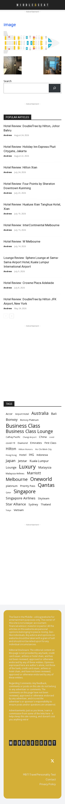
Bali (54, 414)
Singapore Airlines (20, 498)
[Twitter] (52, 761)
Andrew (8, 135)
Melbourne (17, 479)
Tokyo (8, 510)
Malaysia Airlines (15, 473)
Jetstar (22, 461)
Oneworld (41, 479)
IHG (31, 455)
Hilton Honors (26, 449)
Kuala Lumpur (39, 461)
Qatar (8, 492)
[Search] (54, 88)
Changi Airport (29, 437)
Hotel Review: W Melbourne (22, 241)
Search (8, 81)
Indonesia (42, 455)
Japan (11, 461)
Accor (9, 414)
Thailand (46, 504)
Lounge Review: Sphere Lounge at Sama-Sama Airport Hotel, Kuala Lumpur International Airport (31, 262)
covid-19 (10, 443)
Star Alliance (16, 504)
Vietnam (19, 510)
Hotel (22, 455)
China (43, 437)
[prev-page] (6, 316)
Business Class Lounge (29, 431)
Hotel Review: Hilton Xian (20, 167)
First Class (50, 443)
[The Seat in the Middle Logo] (32, 743)
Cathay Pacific (13, 437)
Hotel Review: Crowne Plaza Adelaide (29, 283)
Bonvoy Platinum (29, 420)
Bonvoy (12, 420)
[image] (32, 52)
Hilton (11, 449)
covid (51, 437)
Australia (40, 413)
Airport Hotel (22, 414)
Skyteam (43, 498)
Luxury (27, 467)
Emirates (36, 443)
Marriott (34, 473)
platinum (12, 486)
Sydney (33, 504)
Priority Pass (27, 486)
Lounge (11, 467)
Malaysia (44, 467)
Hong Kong (11, 455)
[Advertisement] (32, 360)
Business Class (23, 426)
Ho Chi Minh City (43, 449)
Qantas (46, 485)
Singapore (25, 491)
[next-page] (11, 316)
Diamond (23, 443)
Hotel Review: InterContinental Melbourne (31, 225)
